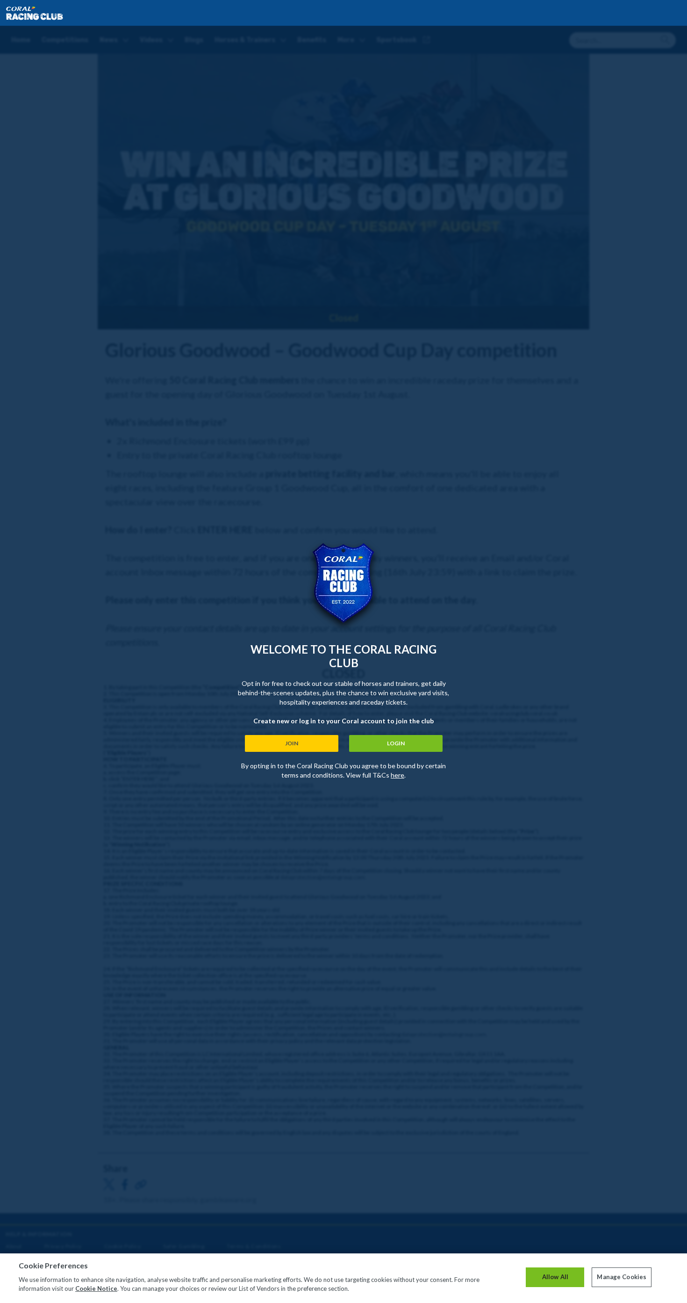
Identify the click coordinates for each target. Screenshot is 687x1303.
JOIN (291, 743)
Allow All (555, 1277)
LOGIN (396, 743)
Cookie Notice (96, 1288)
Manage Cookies (621, 1277)
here (397, 775)
